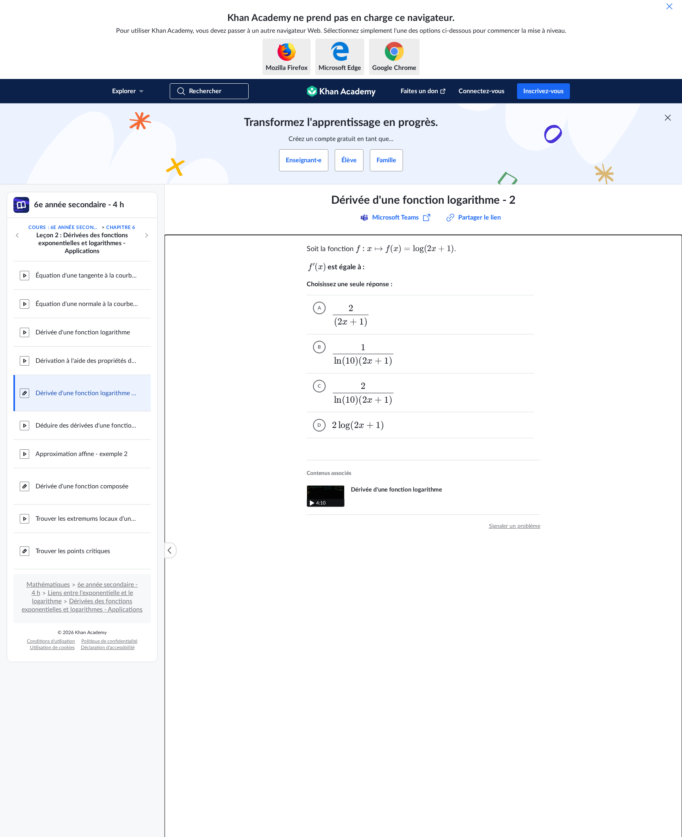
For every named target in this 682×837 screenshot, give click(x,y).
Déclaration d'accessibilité (108, 647)
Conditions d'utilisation (51, 641)
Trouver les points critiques (73, 551)
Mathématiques (48, 585)
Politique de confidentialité (109, 641)
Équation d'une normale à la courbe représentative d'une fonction (87, 304)
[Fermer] (669, 6)
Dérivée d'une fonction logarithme (83, 332)
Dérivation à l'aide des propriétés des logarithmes (87, 361)
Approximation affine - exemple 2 (81, 454)
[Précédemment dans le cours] (17, 235)
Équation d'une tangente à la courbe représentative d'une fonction (87, 275)
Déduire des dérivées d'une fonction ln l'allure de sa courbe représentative (87, 425)
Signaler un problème (514, 526)
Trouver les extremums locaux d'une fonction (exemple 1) (87, 519)
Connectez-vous (481, 91)
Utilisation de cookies (52, 647)
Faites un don (419, 91)
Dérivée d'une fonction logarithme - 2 (87, 393)
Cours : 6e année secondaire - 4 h (64, 227)
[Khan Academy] (341, 91)
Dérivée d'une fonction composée (82, 486)
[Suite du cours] (146, 235)
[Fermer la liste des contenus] (170, 550)
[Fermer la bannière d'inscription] (668, 118)
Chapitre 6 (120, 227)
